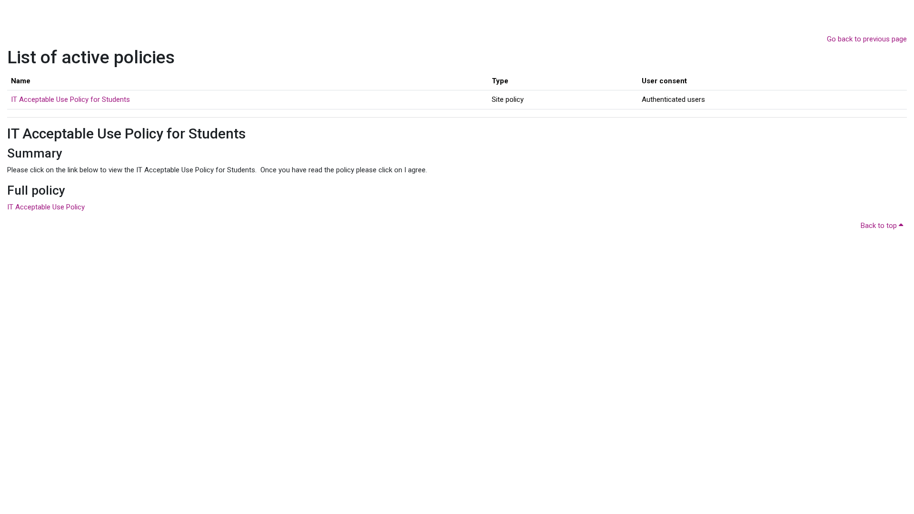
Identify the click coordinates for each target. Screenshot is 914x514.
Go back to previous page (867, 39)
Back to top (880, 225)
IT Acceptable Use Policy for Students (70, 99)
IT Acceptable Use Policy (46, 207)
